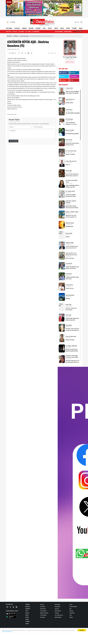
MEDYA (56, 28)
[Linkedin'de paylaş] (31, 53)
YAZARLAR (17, 28)
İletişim (71, 617)
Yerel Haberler (43, 610)
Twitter (63, 76)
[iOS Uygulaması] (14, 613)
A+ (52, 53)
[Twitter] (13, 607)
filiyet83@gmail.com (70, 59)
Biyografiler (57, 606)
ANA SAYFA (9, 36)
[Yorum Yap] (49, 53)
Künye (71, 604)
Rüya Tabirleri (58, 610)
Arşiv (71, 615)
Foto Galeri (42, 606)
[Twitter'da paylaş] (22, 53)
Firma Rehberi (43, 615)
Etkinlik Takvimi (58, 617)
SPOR (44, 28)
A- (55, 53)
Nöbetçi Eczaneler (44, 613)
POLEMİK (74, 28)
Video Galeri (43, 608)
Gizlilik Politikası (73, 606)
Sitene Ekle (72, 613)
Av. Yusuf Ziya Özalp (23, 36)
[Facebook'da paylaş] (19, 53)
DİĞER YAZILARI (70, 62)
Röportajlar (57, 604)
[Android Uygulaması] (14, 617)
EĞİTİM (68, 28)
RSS (72, 80)
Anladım (82, 630)
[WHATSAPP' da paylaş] (25, 53)
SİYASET (50, 28)
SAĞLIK (62, 28)
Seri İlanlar (42, 617)
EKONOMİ (38, 28)
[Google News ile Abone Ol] (12, 53)
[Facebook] (10, 607)
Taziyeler (57, 613)
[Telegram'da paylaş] (28, 53)
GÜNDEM (24, 28)
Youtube (63, 80)
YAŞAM (80, 28)
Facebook (63, 72)
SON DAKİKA (9, 28)
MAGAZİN (31, 28)
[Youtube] (16, 607)
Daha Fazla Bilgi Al (7, 631)
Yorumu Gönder (13, 141)
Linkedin (73, 72)
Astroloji (57, 608)
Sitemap (71, 610)
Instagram (74, 76)
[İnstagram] (7, 607)
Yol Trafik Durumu (59, 615)
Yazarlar (42, 604)
